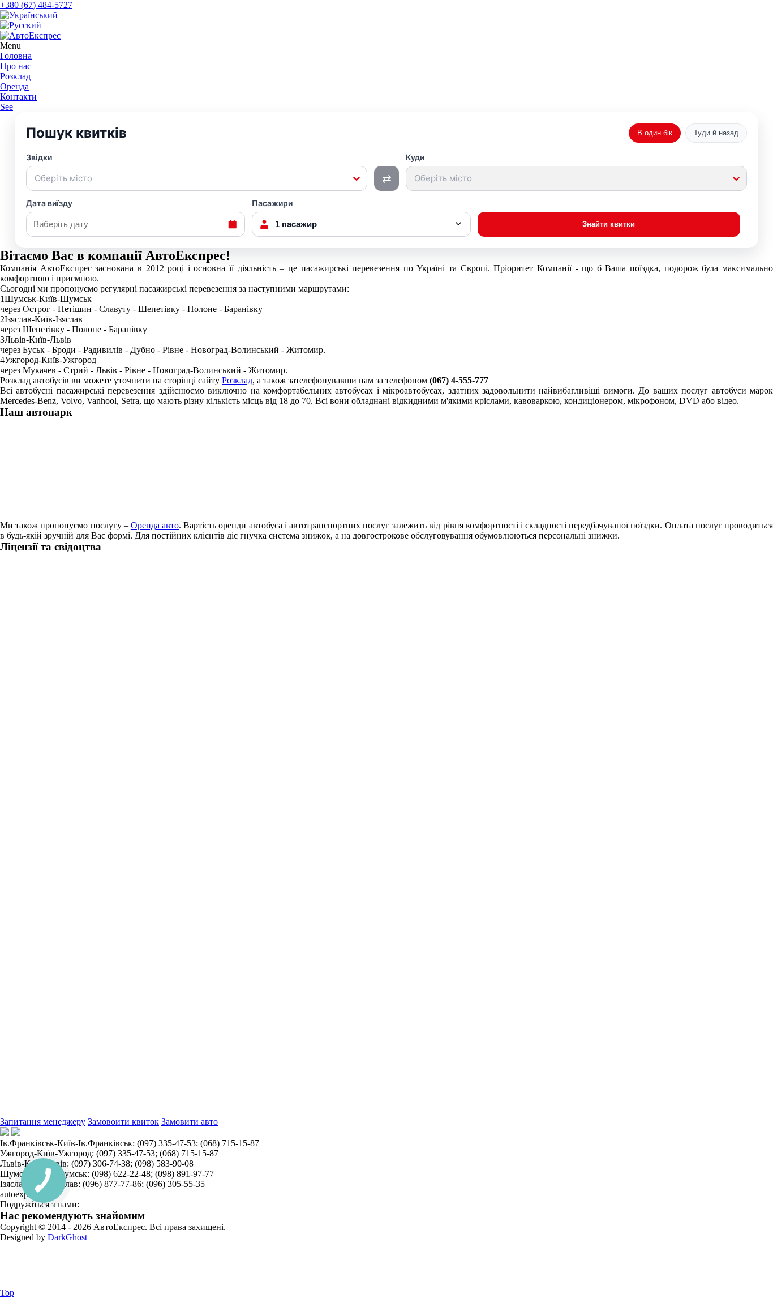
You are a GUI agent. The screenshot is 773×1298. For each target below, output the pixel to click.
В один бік (654, 133)
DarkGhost (67, 1237)
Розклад (237, 380)
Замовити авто (189, 1121)
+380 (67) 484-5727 (36, 5)
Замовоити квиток (123, 1121)
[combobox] (36, 178)
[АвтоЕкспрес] (30, 35)
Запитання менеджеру (42, 1121)
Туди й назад (716, 133)
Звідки (59, 168)
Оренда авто (155, 525)
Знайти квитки (608, 224)
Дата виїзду (49, 203)
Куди (439, 168)
